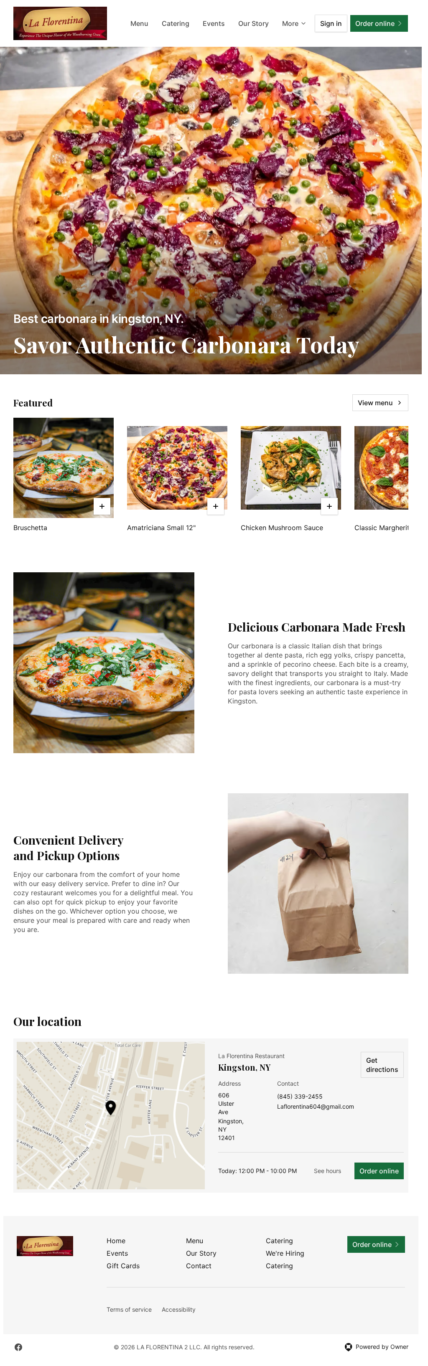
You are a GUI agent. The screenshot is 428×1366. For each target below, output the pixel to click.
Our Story (253, 23)
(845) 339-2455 (300, 1097)
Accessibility (179, 1309)
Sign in (331, 23)
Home (116, 1241)
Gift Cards (123, 1266)
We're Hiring (285, 1253)
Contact (198, 1266)
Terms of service (129, 1309)
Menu (139, 23)
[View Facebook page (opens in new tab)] (18, 1347)
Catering (175, 23)
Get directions (382, 1065)
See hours (327, 1170)
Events (214, 23)
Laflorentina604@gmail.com (315, 1107)
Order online (379, 1171)
